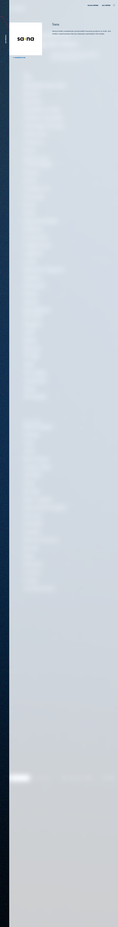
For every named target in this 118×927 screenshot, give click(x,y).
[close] (114, 5)
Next (106, 5)
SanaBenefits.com (19, 57)
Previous (93, 5)
